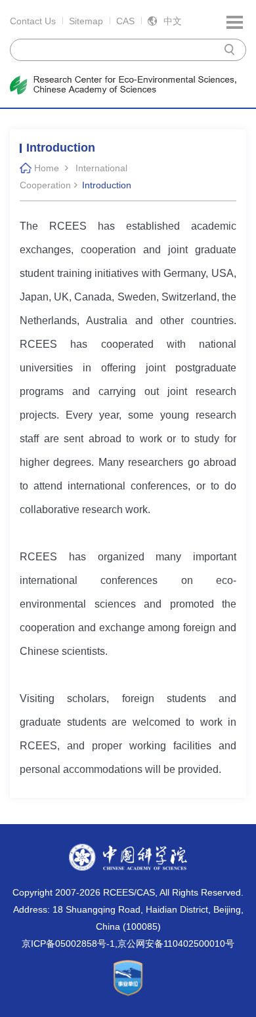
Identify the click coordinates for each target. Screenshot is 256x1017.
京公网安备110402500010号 (175, 943)
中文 (172, 21)
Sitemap (86, 21)
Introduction (106, 185)
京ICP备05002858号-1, (69, 943)
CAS (125, 21)
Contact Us (33, 21)
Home (46, 168)
